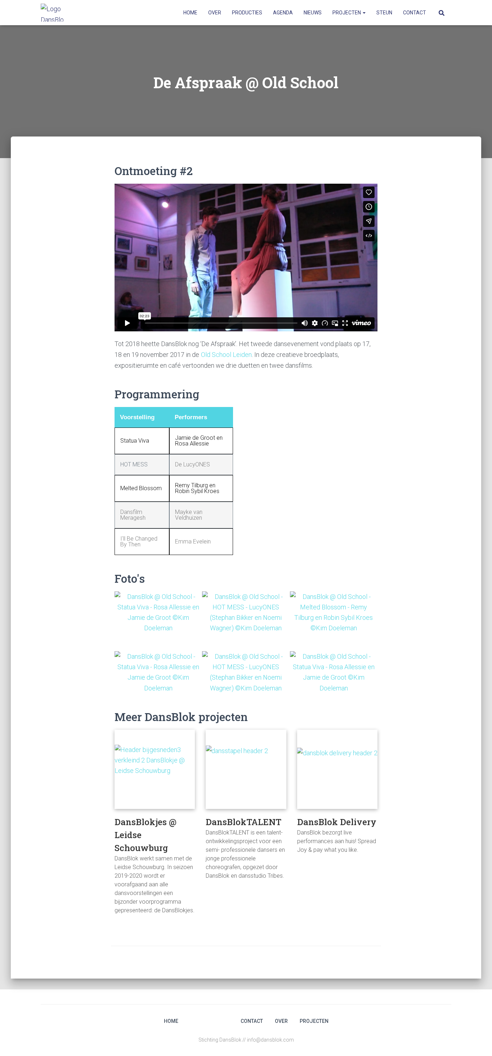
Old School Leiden (226, 354)
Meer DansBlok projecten (181, 717)
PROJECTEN (347, 12)
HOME (190, 12)
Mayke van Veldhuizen (188, 515)
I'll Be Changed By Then (138, 541)
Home (171, 1021)
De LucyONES (192, 464)
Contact (252, 1021)
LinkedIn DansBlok (228, 1021)
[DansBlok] (53, 13)
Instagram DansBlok (190, 1021)
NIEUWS (313, 12)
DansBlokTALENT (243, 822)
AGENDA (283, 12)
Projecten (314, 1021)
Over (281, 1021)
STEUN (384, 12)
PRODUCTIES (247, 12)
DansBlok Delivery (336, 822)
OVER (214, 12)
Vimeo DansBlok (216, 1021)
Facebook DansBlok (203, 1021)
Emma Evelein (193, 541)
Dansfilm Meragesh (133, 515)
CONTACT (414, 12)
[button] (121, 612)
